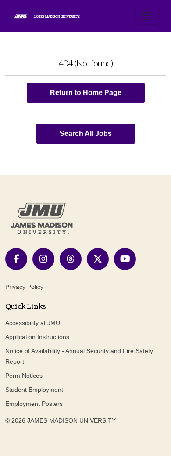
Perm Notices (24, 375)
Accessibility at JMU (32, 322)
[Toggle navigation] (146, 16)
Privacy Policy (24, 286)
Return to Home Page (85, 92)
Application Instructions (37, 336)
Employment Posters (34, 403)
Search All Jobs (86, 133)
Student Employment (34, 389)
